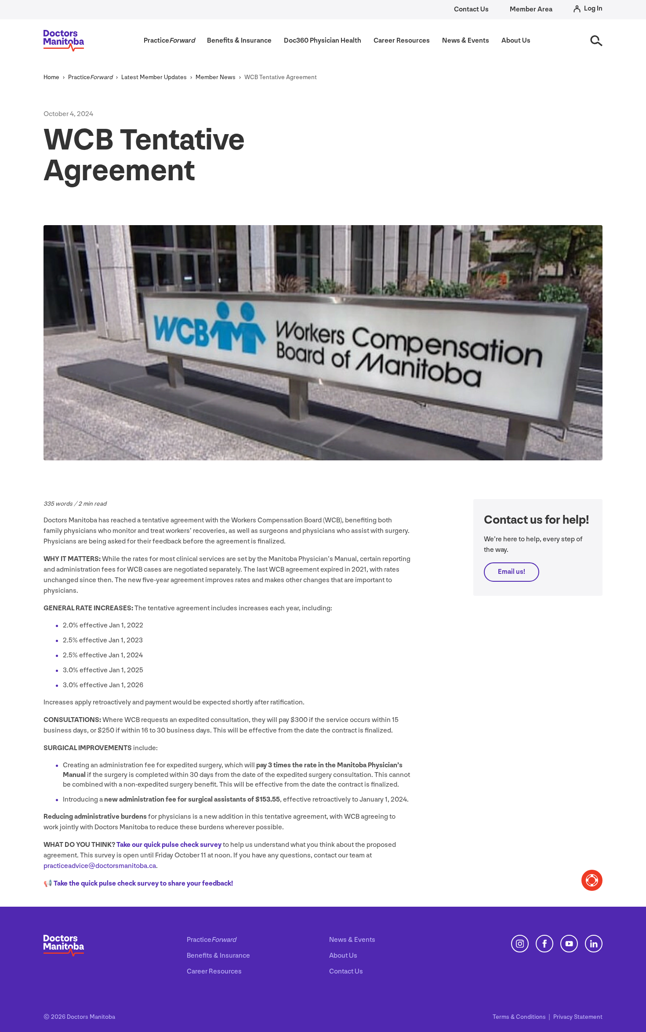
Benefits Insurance (218, 956)
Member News (216, 77)
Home (51, 77)
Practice (90, 77)
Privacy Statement (577, 1017)
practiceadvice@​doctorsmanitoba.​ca (100, 866)
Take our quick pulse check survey (168, 845)
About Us (343, 956)
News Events (352, 940)
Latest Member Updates (154, 77)
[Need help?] (591, 880)
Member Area (531, 9)
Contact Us (471, 9)
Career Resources (214, 971)
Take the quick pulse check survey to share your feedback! (143, 883)
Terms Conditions (520, 1017)
